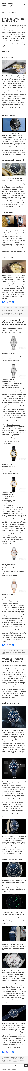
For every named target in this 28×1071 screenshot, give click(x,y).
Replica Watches (5, 652)
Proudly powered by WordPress (9, 1069)
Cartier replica (9, 313)
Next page (26, 1065)
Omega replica (15, 313)
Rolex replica (22, 314)
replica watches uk (13, 1061)
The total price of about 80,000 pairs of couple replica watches (14, 322)
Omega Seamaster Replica (20, 650)
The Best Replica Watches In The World (13, 108)
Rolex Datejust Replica (10, 312)
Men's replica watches (16, 652)
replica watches (15, 314)
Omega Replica (18, 1058)
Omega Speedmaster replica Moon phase (12, 660)
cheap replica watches (14, 519)
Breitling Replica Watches (13, 309)
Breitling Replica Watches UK (9, 4)
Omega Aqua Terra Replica (18, 1057)
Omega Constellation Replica (8, 1058)
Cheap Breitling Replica (11, 310)
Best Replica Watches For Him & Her (13, 19)
